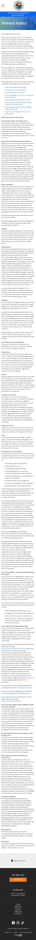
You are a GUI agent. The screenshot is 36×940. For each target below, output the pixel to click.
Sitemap (15, 932)
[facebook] (13, 923)
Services (18, 906)
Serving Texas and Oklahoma (18, 13)
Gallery (18, 910)
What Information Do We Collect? (16, 87)
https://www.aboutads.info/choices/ (13, 648)
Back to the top (19, 861)
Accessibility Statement (25, 932)
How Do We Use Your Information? (16, 90)
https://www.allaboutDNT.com (11, 701)
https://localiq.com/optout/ (23, 688)
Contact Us (18, 880)
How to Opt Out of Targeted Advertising (17, 100)
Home (18, 904)
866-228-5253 (19, 15)
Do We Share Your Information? (15, 92)
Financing (18, 912)
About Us (18, 908)
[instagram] (18, 923)
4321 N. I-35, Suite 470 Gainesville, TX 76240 (18, 894)
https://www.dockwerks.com (17, 48)
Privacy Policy (14, 23)
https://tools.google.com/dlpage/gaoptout (16, 693)
